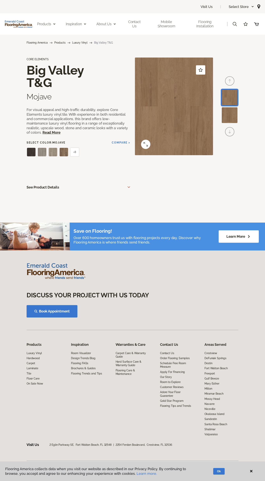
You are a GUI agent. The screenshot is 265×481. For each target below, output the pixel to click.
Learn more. (147, 474)
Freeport (209, 373)
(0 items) (256, 24)
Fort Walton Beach (216, 368)
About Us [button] (104, 24)
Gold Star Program (172, 400)
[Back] (229, 81)
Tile (29, 373)
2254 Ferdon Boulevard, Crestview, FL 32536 (144, 444)
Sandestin (210, 419)
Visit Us (207, 7)
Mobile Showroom (166, 24)
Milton (208, 388)
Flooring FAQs (79, 363)
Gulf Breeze (211, 378)
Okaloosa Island (214, 414)
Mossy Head (212, 398)
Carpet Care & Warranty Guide (131, 355)
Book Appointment (54, 311)
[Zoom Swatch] (145, 144)
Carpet (31, 363)
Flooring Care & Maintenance (125, 372)
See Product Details (43, 187)
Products (60, 42)
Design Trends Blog (83, 358)
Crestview (210, 353)
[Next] (229, 131)
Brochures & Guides (83, 368)
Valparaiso (211, 434)
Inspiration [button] (74, 24)
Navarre (209, 403)
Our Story (166, 377)
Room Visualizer (81, 353)
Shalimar (210, 429)
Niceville (209, 408)
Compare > (121, 142)
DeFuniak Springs (215, 358)
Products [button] (44, 24)
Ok (219, 471)
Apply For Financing (172, 371)
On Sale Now (35, 383)
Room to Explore (170, 382)
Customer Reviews (172, 387)
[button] (241, 6)
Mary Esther (211, 383)
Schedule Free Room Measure (173, 365)
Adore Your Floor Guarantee (170, 394)
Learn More (235, 236)
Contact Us (134, 24)
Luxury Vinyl (79, 42)
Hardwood (33, 358)
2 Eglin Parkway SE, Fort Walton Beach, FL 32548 (80, 444)
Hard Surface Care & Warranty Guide (128, 363)
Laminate (32, 368)
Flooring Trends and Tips (86, 373)
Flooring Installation (204, 24)
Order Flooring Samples (175, 358)
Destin (208, 363)
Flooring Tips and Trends (175, 405)
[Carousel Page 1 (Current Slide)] (229, 97)
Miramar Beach (213, 393)
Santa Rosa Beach (215, 424)
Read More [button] (51, 132)
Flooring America (37, 42)
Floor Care (33, 378)
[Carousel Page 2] (229, 115)
